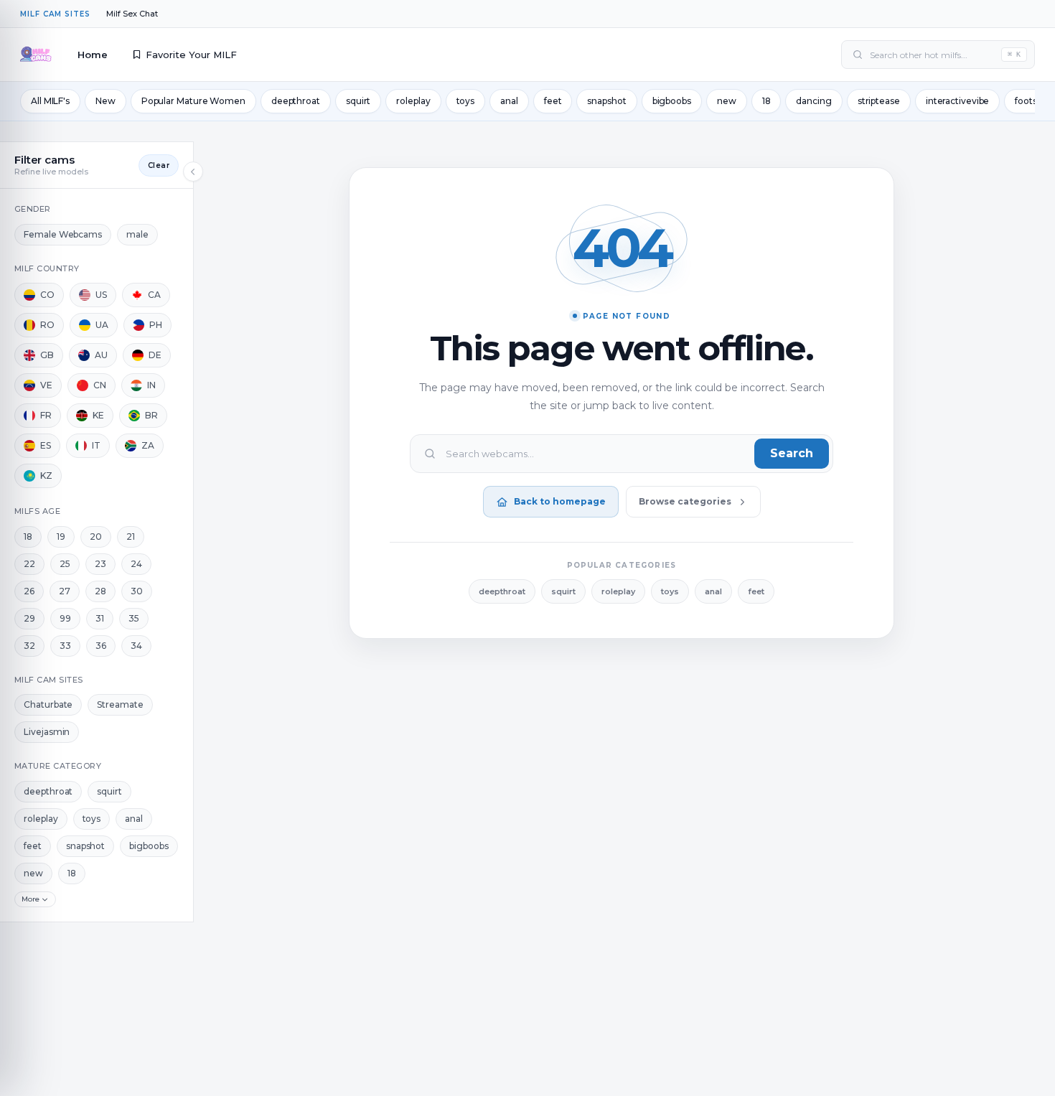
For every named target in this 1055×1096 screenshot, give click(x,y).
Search (791, 453)
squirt (358, 100)
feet (553, 100)
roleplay (413, 100)
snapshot (606, 100)
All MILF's (50, 100)
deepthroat (295, 100)
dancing (813, 100)
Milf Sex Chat (132, 14)
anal (509, 100)
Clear (158, 165)
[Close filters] (193, 171)
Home (93, 54)
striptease (879, 100)
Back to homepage (560, 501)
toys (465, 100)
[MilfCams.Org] (36, 54)
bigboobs (671, 100)
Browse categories (685, 501)
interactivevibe (958, 100)
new (726, 100)
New (105, 100)
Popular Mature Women (193, 100)
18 (766, 100)
